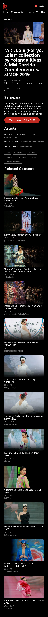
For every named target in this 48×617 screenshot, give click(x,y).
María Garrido (11, 141)
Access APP (33, 12)
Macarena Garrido (13, 134)
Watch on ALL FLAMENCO (22, 120)
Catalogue (8, 19)
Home (5, 12)
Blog (43, 12)
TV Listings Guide (18, 12)
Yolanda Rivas (11, 146)
